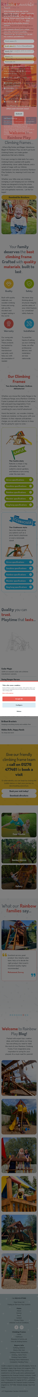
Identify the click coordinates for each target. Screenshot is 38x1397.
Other (19, 105)
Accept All (19, 699)
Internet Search (12, 102)
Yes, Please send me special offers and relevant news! (18, 110)
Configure (19, 705)
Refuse (19, 711)
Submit (19, 117)
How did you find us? (12, 98)
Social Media (28, 102)
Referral (9, 105)
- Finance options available (20, 82)
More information (7, 693)
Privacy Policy (17, 128)
